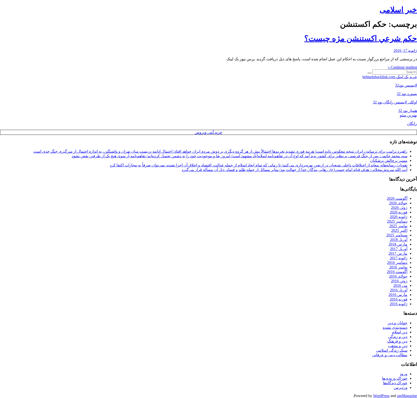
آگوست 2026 (397, 198)
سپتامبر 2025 (396, 235)
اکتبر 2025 (399, 230)
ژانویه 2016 (398, 304)
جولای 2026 (398, 203)
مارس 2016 (398, 295)
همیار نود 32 (407, 111)
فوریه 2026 (398, 212)
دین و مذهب (397, 346)
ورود (403, 374)
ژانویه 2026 (398, 217)
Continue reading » (402, 67)
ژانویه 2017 (398, 258)
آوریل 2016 (398, 290)
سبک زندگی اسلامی (391, 350)
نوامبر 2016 (398, 267)
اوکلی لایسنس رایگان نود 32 (395, 102)
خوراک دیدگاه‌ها (395, 383)
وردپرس (400, 387)
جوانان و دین (397, 323)
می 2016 (400, 285)
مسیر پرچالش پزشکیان (388, 160)
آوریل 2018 (398, 240)
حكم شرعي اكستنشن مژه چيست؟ (360, 38)
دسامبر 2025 (397, 221)
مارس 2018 (398, 244)
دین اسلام (399, 332)
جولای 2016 (398, 276)
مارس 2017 (398, 253)
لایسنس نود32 (406, 85)
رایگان (412, 124)
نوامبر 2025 (398, 226)
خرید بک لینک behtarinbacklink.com (389, 77)
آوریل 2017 (398, 249)
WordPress (381, 396)
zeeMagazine (407, 396)
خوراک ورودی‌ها (394, 378)
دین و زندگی (397, 337)
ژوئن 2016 (399, 281)
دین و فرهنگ (397, 341)
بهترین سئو (408, 115)
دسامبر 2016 (397, 263)
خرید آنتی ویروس (208, 132)
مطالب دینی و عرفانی (389, 355)
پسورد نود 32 (407, 94)
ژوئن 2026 (399, 208)
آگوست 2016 (397, 272)
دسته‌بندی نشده (395, 327)
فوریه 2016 (398, 299)
